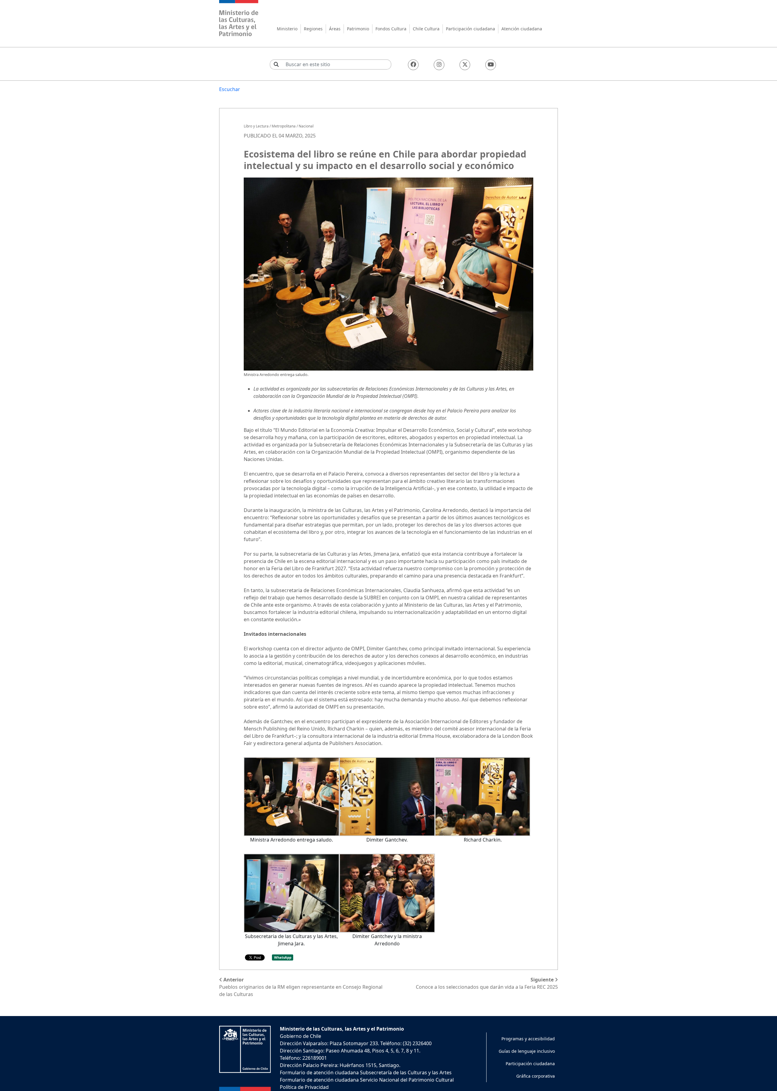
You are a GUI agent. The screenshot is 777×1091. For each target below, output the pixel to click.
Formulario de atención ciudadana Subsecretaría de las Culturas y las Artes (366, 1072)
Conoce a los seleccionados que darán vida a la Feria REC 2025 (487, 983)
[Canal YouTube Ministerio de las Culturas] (490, 64)
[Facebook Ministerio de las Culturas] (413, 64)
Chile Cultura (426, 29)
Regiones (313, 29)
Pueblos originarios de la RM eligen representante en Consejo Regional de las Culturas (300, 987)
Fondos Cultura (390, 29)
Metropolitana (284, 126)
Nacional (306, 126)
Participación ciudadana (470, 29)
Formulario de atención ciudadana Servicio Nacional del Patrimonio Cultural (367, 1079)
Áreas (335, 29)
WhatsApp (282, 957)
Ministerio (287, 29)
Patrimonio (358, 29)
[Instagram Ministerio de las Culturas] (439, 64)
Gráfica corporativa (535, 1076)
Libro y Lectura (256, 126)
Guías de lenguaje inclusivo (527, 1051)
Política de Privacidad (304, 1087)
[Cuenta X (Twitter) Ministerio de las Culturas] (465, 64)
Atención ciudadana (521, 29)
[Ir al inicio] (239, 19)
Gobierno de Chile (300, 1036)
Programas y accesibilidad (528, 1039)
